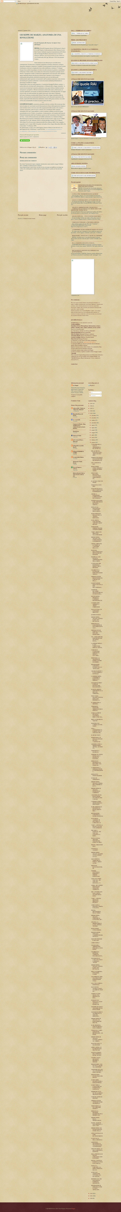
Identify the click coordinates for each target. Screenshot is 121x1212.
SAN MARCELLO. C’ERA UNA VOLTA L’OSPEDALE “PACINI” (96, 960)
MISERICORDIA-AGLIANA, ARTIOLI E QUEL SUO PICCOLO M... (97, 619)
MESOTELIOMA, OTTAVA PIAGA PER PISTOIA (97, 1076)
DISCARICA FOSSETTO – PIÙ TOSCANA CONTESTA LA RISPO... (96, 833)
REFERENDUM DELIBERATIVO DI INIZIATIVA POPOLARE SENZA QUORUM (90, 185)
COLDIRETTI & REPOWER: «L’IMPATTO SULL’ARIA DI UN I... (97, 954)
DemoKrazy (76, 431)
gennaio (93, 442)
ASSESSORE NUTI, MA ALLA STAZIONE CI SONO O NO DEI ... (97, 1071)
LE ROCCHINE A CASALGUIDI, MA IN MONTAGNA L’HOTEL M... (96, 1087)
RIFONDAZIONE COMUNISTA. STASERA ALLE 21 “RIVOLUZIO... (96, 666)
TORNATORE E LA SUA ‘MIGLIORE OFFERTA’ (96, 1107)
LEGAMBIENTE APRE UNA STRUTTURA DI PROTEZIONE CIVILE (96, 979)
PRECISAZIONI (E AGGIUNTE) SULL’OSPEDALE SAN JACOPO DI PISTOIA (85, 251)
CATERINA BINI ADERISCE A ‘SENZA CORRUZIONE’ (95, 605)
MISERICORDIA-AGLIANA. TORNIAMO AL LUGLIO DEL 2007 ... (97, 917)
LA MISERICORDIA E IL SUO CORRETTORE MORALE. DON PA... (97, 645)
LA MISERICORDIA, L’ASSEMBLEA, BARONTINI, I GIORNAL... (96, 678)
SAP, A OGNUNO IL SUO (96, 463)
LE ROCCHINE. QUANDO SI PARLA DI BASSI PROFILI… (97, 1081)
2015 (91, 408)
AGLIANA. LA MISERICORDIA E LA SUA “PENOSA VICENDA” (96, 924)
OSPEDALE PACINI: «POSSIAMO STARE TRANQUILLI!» (96, 1102)
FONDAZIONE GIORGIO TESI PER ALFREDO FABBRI (96, 528)
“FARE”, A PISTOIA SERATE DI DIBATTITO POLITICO (96, 900)
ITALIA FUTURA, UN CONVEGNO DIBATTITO (96, 611)
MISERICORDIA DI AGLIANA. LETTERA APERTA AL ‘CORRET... (96, 1039)
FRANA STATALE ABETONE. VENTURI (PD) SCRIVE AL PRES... (96, 840)
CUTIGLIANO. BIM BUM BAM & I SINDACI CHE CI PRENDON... (96, 565)
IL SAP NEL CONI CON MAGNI (97, 481)
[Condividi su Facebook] (54, 147)
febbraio (94, 440)
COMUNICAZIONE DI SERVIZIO (96, 1097)
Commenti (93, 395)
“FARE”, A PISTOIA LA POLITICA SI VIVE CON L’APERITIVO (97, 826)
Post (91, 392)
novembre (94, 418)
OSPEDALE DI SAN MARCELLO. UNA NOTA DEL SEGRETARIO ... (96, 632)
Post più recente (23, 215)
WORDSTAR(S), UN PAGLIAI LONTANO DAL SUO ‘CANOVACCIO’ (96, 739)
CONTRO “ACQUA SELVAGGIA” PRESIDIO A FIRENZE (95, 1060)
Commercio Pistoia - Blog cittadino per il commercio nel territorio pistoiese (79, 426)
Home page (42, 215)
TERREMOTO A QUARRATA (95, 751)
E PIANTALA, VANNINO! (94, 849)
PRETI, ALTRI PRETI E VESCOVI (97, 720)
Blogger (73, 1208)
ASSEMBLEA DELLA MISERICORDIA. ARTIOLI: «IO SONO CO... (97, 746)
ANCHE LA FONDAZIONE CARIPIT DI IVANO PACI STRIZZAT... (96, 496)
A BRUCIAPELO (95, 943)
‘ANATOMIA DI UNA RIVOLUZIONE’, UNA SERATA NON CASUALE (96, 797)
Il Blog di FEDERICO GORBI (78, 452)
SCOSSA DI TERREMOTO (95, 778)
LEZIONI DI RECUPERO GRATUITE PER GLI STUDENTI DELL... (97, 592)
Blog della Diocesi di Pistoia (78, 414)
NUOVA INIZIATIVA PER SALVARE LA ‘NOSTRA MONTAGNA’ (96, 515)
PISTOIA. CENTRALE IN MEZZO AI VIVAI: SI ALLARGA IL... (97, 1162)
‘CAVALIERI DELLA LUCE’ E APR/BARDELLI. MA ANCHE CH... (96, 446)
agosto (93, 425)
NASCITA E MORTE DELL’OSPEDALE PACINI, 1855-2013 (96, 1054)
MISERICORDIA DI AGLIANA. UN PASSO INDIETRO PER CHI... (96, 1020)
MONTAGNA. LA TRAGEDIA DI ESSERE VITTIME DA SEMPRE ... (96, 660)
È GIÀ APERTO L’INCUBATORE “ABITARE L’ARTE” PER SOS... (96, 522)
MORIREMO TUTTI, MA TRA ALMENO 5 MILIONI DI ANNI (97, 1093)
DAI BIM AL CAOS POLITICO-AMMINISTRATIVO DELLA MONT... (96, 559)
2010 (91, 1198)
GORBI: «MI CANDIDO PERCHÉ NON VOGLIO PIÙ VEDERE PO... (97, 887)
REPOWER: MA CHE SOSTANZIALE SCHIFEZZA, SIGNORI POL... (96, 1181)
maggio (93, 432)
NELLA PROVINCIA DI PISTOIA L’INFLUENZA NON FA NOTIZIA (97, 1156)
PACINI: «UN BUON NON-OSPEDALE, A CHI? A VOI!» (96, 1124)
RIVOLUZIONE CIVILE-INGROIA (96, 929)
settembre (94, 423)
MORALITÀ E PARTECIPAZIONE (96, 774)
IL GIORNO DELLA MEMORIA (96, 703)
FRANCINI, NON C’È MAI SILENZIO (96, 1044)
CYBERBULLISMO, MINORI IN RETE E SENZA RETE (96, 803)
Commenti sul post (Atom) (29, 218)
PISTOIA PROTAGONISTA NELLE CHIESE (96, 911)
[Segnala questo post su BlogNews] (42, 147)
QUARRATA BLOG (96, 614)
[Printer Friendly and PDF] (25, 141)
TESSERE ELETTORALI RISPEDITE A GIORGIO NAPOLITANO (95, 873)
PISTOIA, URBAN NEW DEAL (97, 845)
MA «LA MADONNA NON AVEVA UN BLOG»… (83, 243)
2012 (91, 1193)
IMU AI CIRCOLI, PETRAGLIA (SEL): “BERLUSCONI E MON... (96, 453)
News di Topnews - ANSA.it (77, 468)
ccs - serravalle (76, 420)
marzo (93, 437)
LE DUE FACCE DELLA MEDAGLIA (96, 1139)
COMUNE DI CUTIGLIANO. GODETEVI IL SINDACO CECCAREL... (95, 652)
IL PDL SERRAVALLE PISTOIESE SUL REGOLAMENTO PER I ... (96, 809)
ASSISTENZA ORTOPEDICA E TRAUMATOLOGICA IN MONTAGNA (96, 1144)
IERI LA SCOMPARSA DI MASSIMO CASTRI (96, 973)
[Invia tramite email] (49, 147)
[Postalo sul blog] (51, 147)
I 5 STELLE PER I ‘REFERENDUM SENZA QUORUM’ (85, 194)
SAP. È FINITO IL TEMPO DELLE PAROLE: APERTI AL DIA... (96, 861)
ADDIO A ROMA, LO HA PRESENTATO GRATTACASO (96, 1048)
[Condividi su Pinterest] (56, 147)
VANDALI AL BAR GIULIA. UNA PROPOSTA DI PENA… (95, 995)
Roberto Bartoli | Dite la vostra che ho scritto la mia (79, 474)
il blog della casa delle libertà (78, 446)
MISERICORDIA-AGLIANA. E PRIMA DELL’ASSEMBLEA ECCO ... (97, 784)
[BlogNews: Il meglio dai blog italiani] (91, 385)
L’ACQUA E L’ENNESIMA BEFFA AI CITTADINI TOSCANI (86, 200)
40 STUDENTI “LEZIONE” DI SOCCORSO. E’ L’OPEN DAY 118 (96, 820)
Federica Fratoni (77, 435)
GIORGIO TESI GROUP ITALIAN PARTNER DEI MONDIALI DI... (96, 459)
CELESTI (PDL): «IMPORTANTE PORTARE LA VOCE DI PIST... (97, 947)
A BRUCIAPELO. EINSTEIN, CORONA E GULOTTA (97, 906)
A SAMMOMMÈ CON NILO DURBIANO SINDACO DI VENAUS (87, 229)
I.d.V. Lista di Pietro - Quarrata (78, 440)
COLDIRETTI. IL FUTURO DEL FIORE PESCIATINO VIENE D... (97, 572)
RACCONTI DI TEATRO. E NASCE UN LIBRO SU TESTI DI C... (97, 989)
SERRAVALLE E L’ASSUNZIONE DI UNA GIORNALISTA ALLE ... (97, 626)
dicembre (94, 415)
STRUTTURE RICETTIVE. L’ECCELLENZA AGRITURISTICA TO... (96, 475)
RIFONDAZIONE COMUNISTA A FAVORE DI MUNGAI (97, 815)
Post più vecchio (62, 215)
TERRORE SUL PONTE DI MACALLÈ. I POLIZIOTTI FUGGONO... (97, 756)
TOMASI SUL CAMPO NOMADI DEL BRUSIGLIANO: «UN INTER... (97, 1032)
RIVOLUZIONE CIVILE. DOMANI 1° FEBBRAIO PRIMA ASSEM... (97, 468)
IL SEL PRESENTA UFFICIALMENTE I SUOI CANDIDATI (96, 1026)
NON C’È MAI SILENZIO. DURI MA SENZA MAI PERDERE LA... (97, 698)
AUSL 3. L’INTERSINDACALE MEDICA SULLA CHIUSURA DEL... (96, 730)
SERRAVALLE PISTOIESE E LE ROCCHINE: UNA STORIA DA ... (96, 763)
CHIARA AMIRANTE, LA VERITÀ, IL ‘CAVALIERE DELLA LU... (96, 546)
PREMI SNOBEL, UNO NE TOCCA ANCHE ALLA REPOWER (87, 235)
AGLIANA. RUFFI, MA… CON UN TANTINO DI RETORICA (86, 216)
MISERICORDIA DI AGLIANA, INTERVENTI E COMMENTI (96, 790)
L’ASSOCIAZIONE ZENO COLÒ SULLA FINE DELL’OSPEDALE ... (97, 585)
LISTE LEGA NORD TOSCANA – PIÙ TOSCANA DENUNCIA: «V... (96, 881)
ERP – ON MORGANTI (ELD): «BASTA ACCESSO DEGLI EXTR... (96, 894)
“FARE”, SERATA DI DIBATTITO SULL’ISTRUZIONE (96, 533)
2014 (91, 411)
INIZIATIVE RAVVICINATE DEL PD (96, 867)
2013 (91, 413)
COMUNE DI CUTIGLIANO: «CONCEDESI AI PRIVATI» (85, 222)
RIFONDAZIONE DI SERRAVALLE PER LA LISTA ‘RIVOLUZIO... (96, 1187)
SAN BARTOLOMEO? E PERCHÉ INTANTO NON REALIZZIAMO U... (96, 685)
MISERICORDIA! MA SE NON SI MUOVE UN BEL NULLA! (96, 1129)
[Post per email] (46, 147)
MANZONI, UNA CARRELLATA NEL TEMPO (96, 724)
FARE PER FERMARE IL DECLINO (96, 939)
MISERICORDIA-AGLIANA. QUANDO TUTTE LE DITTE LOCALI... (97, 854)
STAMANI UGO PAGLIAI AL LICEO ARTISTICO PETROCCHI (96, 1002)
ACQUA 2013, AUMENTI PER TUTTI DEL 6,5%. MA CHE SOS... (96, 1174)
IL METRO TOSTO (95, 735)
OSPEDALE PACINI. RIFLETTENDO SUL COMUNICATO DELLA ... (97, 578)
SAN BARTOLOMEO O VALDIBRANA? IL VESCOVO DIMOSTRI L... (97, 1014)
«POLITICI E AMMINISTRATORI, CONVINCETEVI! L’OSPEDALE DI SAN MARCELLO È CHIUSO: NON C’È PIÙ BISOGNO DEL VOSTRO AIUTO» (86, 209)
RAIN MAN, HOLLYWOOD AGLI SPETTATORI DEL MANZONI (96, 552)
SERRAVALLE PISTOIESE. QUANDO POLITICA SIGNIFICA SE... (97, 1113)
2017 (91, 403)
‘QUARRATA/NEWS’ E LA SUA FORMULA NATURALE (96, 672)
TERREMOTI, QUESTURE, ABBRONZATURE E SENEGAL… (97, 708)
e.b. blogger (29, 147)
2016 (91, 406)
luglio (93, 427)
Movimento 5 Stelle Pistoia (77, 462)
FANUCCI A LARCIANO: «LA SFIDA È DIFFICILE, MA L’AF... (96, 1168)
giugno (93, 430)
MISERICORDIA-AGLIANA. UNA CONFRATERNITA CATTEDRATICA (96, 539)
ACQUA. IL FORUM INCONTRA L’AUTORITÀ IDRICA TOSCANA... (97, 715)
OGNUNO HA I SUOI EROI (96, 485)
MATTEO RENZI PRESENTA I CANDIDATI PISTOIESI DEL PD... (97, 598)
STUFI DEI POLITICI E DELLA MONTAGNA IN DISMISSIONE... (97, 490)
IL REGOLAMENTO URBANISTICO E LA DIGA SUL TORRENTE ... (97, 691)
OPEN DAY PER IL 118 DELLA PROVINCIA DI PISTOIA (96, 1150)
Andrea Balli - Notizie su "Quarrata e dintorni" (79, 408)
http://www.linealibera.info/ (77, 329)
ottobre (93, 420)
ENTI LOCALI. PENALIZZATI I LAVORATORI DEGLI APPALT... (96, 509)
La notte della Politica (78, 457)
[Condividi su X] (53, 147)
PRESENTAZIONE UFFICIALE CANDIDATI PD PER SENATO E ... (97, 934)
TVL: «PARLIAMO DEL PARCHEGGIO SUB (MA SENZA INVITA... (97, 639)
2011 (91, 1196)
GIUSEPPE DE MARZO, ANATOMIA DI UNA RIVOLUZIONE (97, 1008)
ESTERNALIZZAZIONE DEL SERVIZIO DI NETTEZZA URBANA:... (96, 502)
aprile (93, 435)
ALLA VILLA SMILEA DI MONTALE (96, 983)
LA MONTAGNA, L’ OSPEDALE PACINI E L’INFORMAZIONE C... (97, 769)
